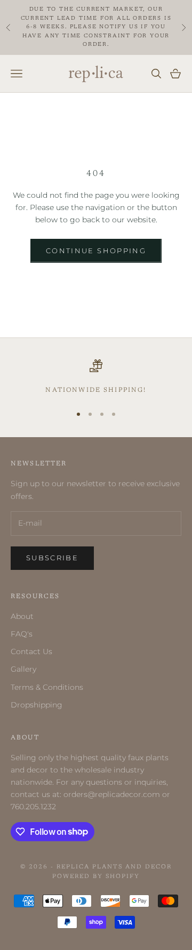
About (22, 616)
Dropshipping (36, 705)
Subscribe (52, 557)
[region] (96, 377)
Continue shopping (96, 250)
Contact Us (31, 651)
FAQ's (22, 634)
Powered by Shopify (96, 877)
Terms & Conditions (47, 687)
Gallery (23, 669)
